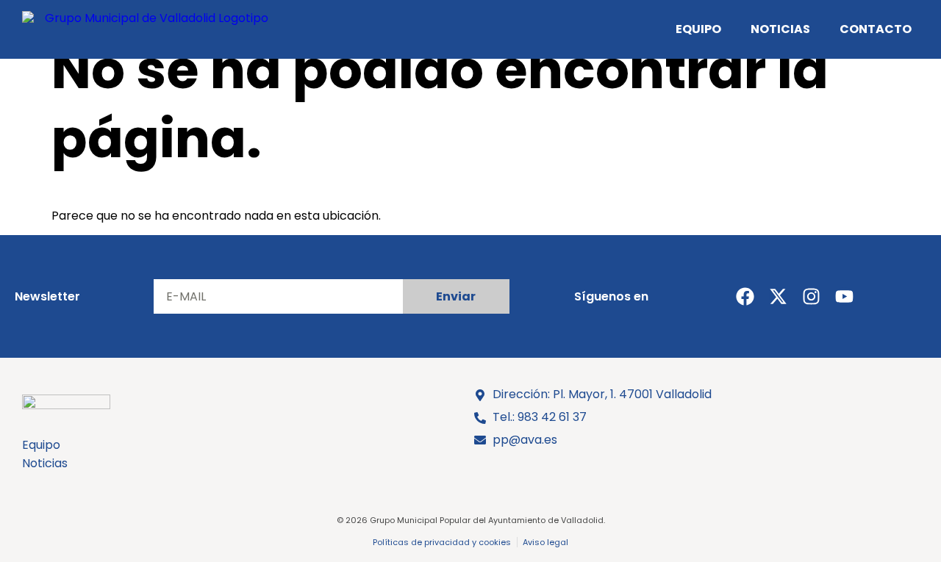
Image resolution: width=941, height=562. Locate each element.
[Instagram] (811, 296)
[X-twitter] (778, 296)
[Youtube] (844, 296)
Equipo (698, 29)
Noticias (780, 29)
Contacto (876, 29)
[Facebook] (745, 296)
